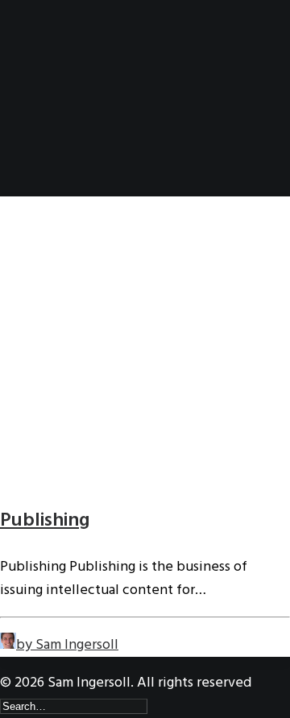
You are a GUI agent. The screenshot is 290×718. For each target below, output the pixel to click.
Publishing (44, 520)
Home (47, 76)
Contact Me (66, 169)
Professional (70, 123)
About (50, 99)
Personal (58, 146)
